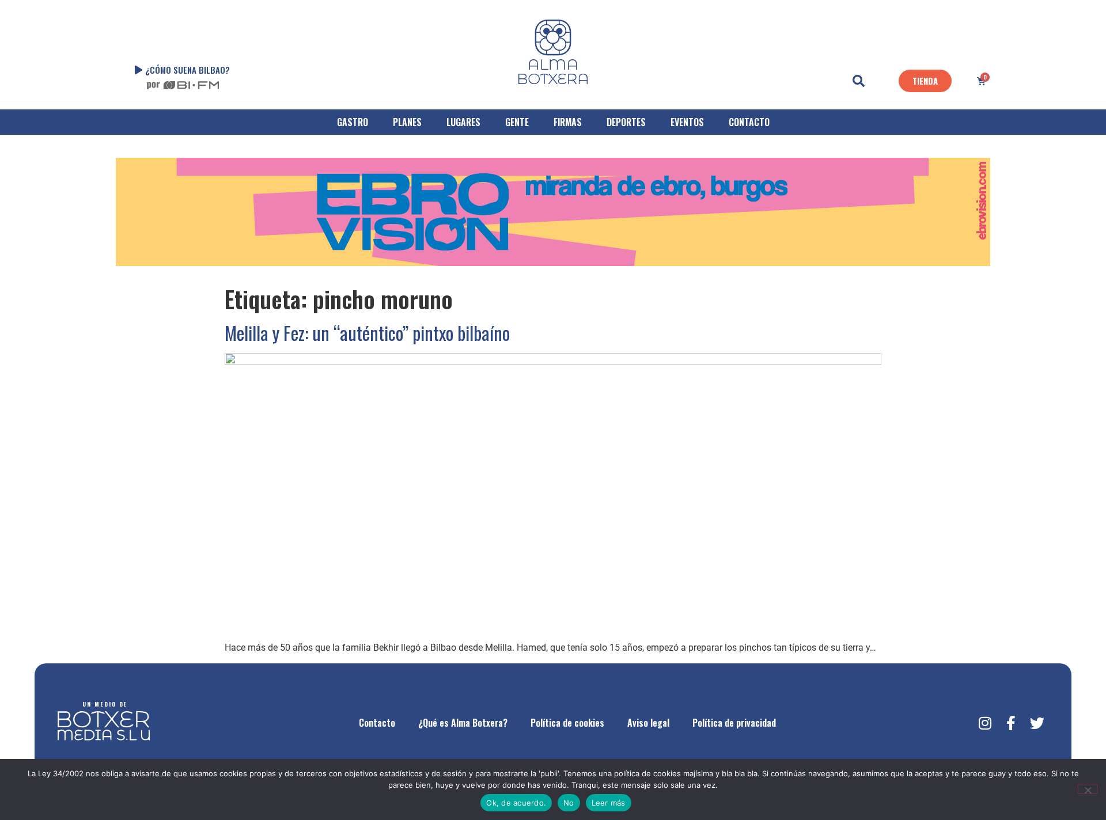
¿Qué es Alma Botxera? (462, 723)
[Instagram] (985, 722)
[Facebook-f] (1010, 722)
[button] (859, 81)
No (568, 802)
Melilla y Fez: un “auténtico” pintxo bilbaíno (367, 332)
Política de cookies (567, 723)
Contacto (377, 723)
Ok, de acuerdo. (516, 802)
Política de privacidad (734, 723)
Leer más (609, 802)
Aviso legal (648, 723)
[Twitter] (1036, 722)
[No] (1087, 789)
